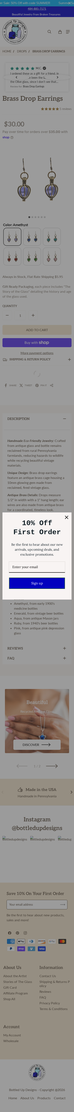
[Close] (67, 517)
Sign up (37, 583)
